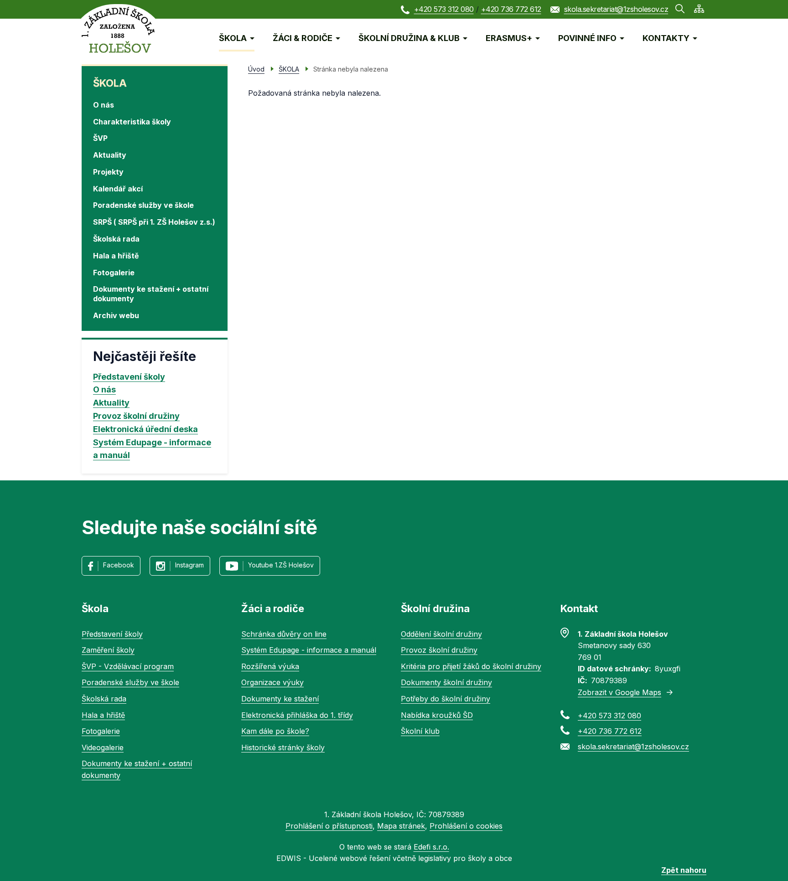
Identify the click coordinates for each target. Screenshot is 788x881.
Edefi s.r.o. (431, 846)
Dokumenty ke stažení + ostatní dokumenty (150, 293)
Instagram (189, 565)
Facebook (118, 565)
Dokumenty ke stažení (280, 698)
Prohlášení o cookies (466, 825)
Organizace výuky (272, 682)
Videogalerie (103, 747)
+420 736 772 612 (511, 9)
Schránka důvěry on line (284, 634)
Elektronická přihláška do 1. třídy (297, 715)
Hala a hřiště (116, 255)
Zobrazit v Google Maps (619, 692)
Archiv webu (116, 315)
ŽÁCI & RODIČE (302, 38)
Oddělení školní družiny (441, 634)
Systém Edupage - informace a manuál (152, 449)
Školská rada (116, 238)
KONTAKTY (666, 38)
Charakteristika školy (132, 121)
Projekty (108, 171)
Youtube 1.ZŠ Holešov (281, 565)
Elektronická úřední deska (145, 429)
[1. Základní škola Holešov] (118, 30)
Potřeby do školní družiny (445, 698)
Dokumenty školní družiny (446, 682)
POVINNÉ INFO (587, 38)
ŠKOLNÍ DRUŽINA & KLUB (409, 38)
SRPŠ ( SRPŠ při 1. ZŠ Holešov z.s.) (154, 222)
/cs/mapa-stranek (699, 8)
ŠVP (100, 138)
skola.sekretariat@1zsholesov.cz (616, 9)
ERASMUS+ (509, 38)
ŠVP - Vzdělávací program (128, 666)
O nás (103, 104)
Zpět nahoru (683, 870)
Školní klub (420, 731)
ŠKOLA (233, 38)
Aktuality (109, 155)
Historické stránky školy (283, 747)
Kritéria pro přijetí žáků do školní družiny (471, 666)
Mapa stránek (401, 825)
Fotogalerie (114, 272)
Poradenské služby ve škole (143, 205)
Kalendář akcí (118, 188)
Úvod (256, 69)
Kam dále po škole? (275, 731)
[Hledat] (680, 8)
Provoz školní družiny (136, 416)
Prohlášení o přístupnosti (329, 825)
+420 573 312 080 (444, 9)
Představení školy (129, 376)
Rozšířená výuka (270, 666)
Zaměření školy (108, 649)
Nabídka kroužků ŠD (437, 715)
